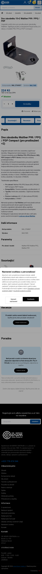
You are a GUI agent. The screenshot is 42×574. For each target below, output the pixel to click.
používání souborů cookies (22, 291)
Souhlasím (30, 299)
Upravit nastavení (13, 300)
